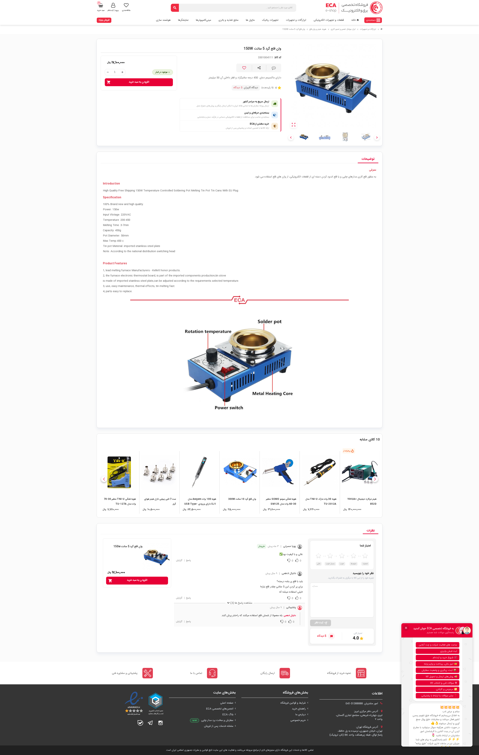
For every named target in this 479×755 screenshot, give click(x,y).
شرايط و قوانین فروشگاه (293, 703)
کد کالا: (277, 58)
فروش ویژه (104, 20)
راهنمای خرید (299, 709)
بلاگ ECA (227, 714)
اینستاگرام (160, 723)
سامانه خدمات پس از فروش (218, 726)
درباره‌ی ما (300, 714)
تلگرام (150, 723)
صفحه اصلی (226, 703)
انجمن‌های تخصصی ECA (219, 709)
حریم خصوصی (298, 720)
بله (140, 723)
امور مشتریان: (362, 703)
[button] (375, 479)
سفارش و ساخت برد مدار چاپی (217, 720)
